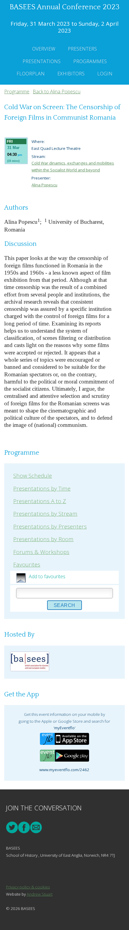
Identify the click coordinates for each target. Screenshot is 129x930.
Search (64, 605)
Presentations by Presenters (50, 526)
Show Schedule (32, 475)
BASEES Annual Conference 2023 (64, 7)
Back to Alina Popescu (56, 91)
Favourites (26, 564)
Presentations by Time (41, 488)
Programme (16, 91)
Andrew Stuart (39, 894)
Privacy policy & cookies (28, 887)
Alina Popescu (44, 185)
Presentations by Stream (45, 513)
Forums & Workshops (41, 551)
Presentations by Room (43, 539)
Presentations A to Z (39, 501)
